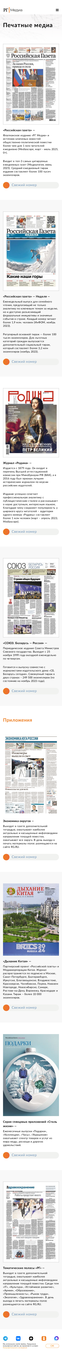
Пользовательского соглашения (15, 1348)
